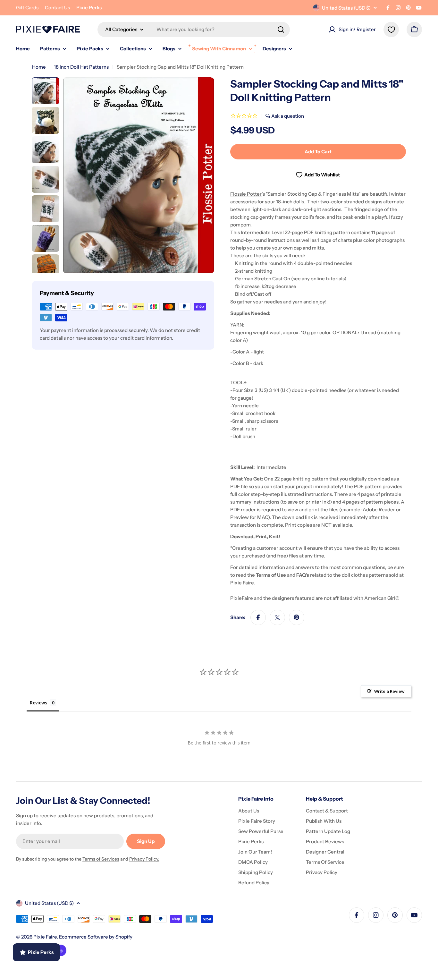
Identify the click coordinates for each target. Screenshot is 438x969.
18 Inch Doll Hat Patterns (81, 67)
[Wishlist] (391, 29)
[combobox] (193, 29)
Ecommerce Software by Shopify (95, 937)
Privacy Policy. (144, 859)
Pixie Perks (89, 7)
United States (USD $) (346, 8)
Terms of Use (271, 575)
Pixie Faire (45, 937)
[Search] (281, 29)
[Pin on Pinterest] (296, 617)
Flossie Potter (246, 194)
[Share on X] (277, 617)
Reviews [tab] (38, 703)
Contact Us (57, 7)
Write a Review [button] (389, 691)
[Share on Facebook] (258, 617)
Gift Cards (27, 7)
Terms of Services (100, 859)
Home (39, 67)
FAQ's (302, 575)
